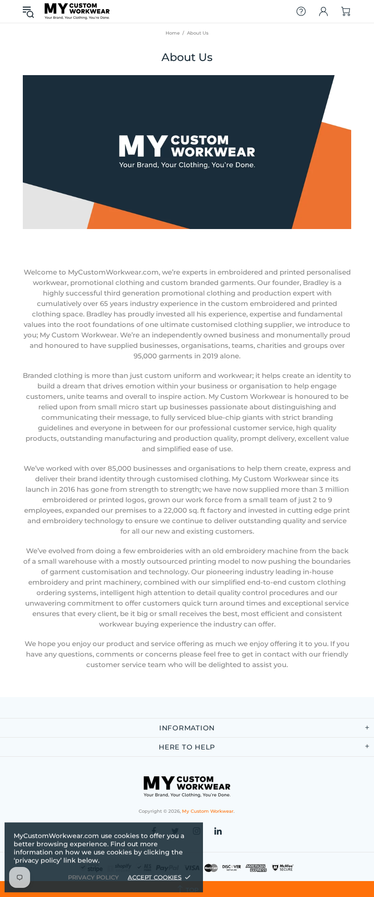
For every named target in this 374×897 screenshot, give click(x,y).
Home (173, 33)
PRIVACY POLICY (93, 877)
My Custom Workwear (77, 11)
